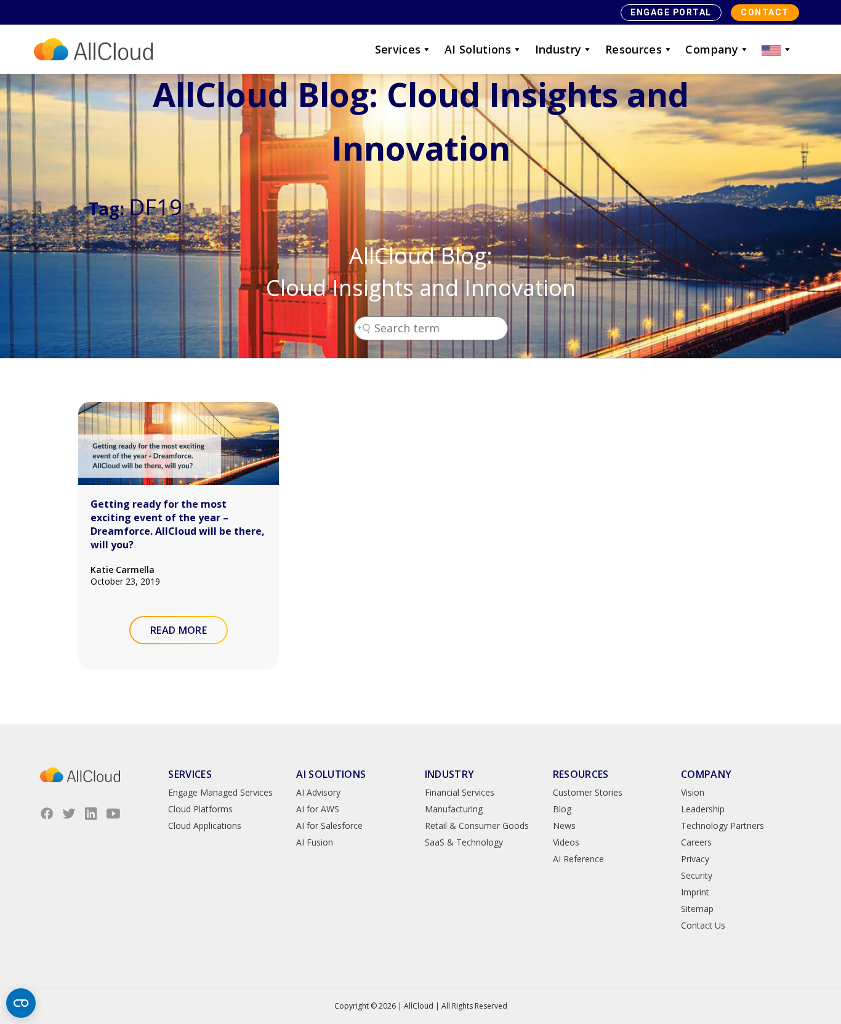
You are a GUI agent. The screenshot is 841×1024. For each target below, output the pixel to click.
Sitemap (697, 908)
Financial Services (459, 792)
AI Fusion (314, 842)
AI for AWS (317, 809)
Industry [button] (558, 49)
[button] (777, 49)
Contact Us (703, 925)
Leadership (703, 809)
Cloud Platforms (200, 809)
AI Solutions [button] (478, 49)
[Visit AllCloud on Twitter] (69, 813)
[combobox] (431, 328)
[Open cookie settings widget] (21, 1003)
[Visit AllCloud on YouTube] (113, 813)
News (564, 825)
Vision (692, 792)
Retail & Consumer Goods (477, 825)
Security (696, 875)
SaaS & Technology (464, 842)
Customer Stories (587, 792)
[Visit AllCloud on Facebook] (47, 813)
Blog (562, 809)
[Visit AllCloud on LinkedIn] (91, 813)
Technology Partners (722, 825)
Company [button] (711, 49)
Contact (765, 12)
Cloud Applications (204, 825)
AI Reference (578, 859)
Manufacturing (454, 809)
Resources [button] (633, 49)
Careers (696, 842)
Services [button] (398, 49)
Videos (566, 842)
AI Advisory (318, 792)
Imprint (695, 892)
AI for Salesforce (329, 825)
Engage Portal (671, 12)
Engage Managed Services (220, 792)
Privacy (695, 859)
